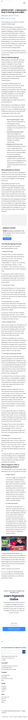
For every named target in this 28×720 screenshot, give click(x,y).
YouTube (3, 689)
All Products (4, 677)
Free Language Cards (6, 667)
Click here (4, 572)
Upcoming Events (5, 675)
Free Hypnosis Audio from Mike (8, 669)
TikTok (2, 691)
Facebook (3, 686)
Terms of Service (13, 716)
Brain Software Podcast (7, 678)
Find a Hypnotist (5, 697)
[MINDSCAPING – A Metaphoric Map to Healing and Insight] (14, 18)
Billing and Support (22, 716)
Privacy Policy (5, 716)
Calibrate (18, 426)
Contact (3, 700)
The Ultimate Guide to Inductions (9, 666)
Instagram (4, 688)
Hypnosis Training (13, 15)
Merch (2, 702)
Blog (2, 680)
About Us (3, 698)
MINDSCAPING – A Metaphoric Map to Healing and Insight (14, 11)
